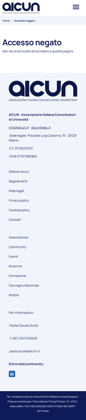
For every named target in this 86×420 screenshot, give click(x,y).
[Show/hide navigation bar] (76, 6)
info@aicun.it (19, 127)
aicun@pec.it (41, 127)
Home (6, 20)
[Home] (21, 8)
